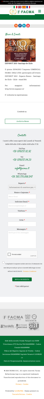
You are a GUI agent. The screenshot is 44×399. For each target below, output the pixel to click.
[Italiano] (15, 7)
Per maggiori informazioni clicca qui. (25, 3)
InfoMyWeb (18, 391)
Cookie (25, 384)
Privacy (19, 384)
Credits (29, 394)
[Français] (28, 7)
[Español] (24, 7)
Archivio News (22, 121)
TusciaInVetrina (18, 394)
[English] (19, 7)
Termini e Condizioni (29, 271)
